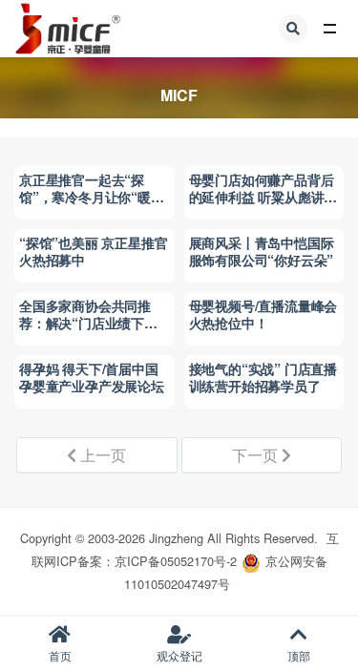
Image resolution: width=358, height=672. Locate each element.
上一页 (101, 455)
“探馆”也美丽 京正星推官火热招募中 (93, 251)
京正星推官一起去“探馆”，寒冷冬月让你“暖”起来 (88, 196)
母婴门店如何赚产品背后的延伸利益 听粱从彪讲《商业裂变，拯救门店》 (261, 196)
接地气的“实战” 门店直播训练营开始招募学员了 (263, 377)
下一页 (257, 455)
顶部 (298, 655)
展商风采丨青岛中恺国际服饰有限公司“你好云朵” (261, 251)
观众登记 (179, 655)
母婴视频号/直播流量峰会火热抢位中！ (263, 314)
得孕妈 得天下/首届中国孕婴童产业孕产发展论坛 (91, 377)
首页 (60, 655)
